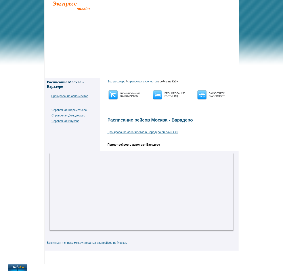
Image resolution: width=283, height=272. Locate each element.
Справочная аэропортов (140, 57)
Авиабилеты (107, 57)
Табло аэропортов (210, 57)
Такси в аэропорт (79, 57)
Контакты (53, 254)
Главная (54, 57)
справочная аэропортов (142, 81)
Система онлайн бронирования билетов (81, 254)
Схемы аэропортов (177, 57)
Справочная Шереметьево (69, 110)
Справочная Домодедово (68, 115)
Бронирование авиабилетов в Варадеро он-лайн (142, 132)
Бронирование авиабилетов (69, 96)
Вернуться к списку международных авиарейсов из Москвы (87, 242)
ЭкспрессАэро (116, 81)
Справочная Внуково (65, 121)
